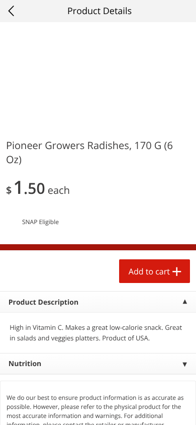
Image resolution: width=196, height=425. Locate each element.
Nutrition (25, 364)
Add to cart (149, 271)
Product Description (43, 302)
